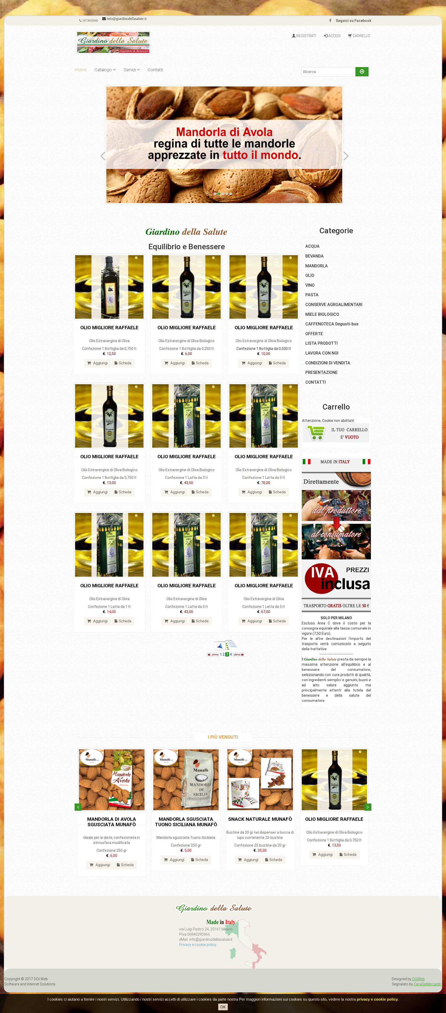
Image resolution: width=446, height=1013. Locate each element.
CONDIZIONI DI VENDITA (327, 362)
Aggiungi (100, 363)
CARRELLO (361, 36)
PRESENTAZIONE (321, 372)
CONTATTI (315, 382)
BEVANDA (314, 256)
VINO (310, 285)
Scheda (125, 363)
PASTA (311, 294)
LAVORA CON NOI (321, 353)
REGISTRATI (306, 36)
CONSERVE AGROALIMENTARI (333, 304)
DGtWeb (418, 979)
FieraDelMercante (428, 984)
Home (81, 69)
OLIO (309, 275)
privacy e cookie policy (377, 999)
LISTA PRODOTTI (321, 343)
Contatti (155, 69)
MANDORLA (316, 265)
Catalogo (103, 69)
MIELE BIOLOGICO (322, 314)
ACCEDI (334, 36)
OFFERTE (314, 333)
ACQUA (312, 246)
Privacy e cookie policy (197, 945)
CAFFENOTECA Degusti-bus (332, 323)
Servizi (130, 69)
